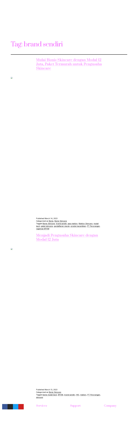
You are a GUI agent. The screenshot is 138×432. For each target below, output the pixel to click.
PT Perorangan (93, 226)
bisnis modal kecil (50, 395)
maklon (83, 395)
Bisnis (51, 221)
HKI (77, 395)
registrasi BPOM (42, 229)
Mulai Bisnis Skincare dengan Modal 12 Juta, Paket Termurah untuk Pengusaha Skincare (69, 64)
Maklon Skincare (86, 224)
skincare (39, 397)
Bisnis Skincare (60, 221)
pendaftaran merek (62, 226)
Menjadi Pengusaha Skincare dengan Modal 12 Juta (67, 237)
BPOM (60, 395)
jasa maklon (73, 224)
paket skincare (47, 226)
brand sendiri (61, 224)
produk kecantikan (78, 226)
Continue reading (43, 212)
